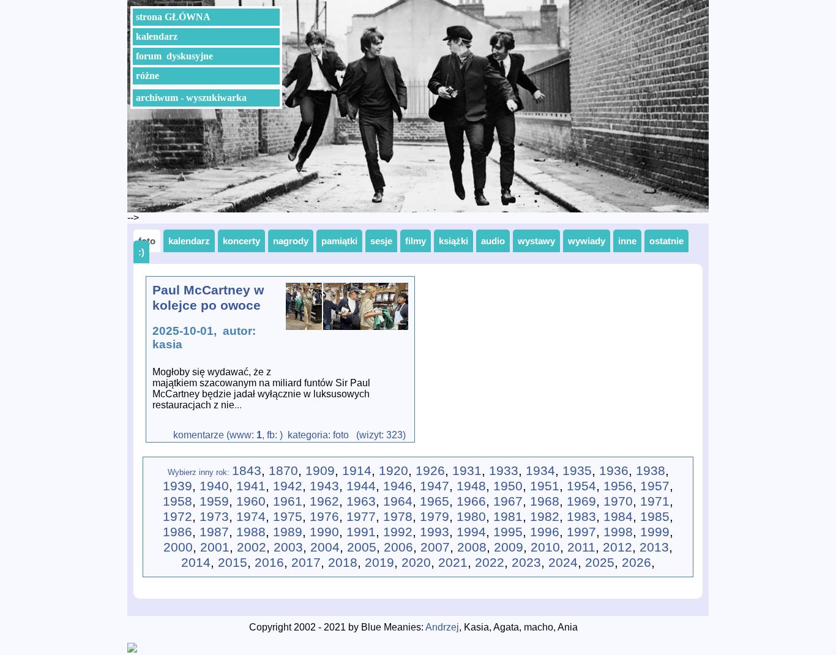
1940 (214, 486)
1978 (397, 516)
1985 (655, 516)
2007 (435, 547)
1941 (251, 486)
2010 (545, 547)
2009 (508, 547)
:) (141, 252)
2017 (306, 562)
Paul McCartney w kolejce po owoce (208, 298)
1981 (508, 516)
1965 (434, 501)
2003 (288, 547)
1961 (287, 501)
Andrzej (442, 627)
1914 (356, 470)
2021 (453, 562)
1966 (471, 501)
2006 (398, 547)
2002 (251, 547)
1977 (361, 516)
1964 (397, 501)
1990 (324, 532)
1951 (544, 486)
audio (493, 241)
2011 (581, 547)
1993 (434, 532)
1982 (544, 516)
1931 (467, 470)
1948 (471, 486)
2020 (416, 562)
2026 (636, 562)
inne (627, 241)
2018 (342, 562)
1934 (540, 470)
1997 (581, 532)
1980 (471, 516)
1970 (618, 501)
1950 (508, 486)
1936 (614, 470)
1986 (177, 532)
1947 (434, 486)
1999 (655, 532)
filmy (415, 241)
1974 (251, 516)
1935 (577, 470)
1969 (581, 501)
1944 (361, 486)
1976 (324, 516)
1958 (177, 501)
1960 (251, 501)
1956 (618, 486)
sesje (381, 241)
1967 (508, 501)
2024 (563, 562)
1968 (544, 501)
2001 (215, 547)
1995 (508, 532)
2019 (379, 562)
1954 (581, 486)
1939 (177, 486)
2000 (178, 547)
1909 (320, 470)
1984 (618, 516)
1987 (214, 532)
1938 (650, 470)
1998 (618, 532)
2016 (269, 562)
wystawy (536, 241)
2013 (654, 547)
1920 (393, 470)
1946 (397, 486)
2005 (361, 547)
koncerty (241, 241)
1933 (503, 470)
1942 (287, 486)
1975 (287, 516)
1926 (430, 470)
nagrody (290, 241)
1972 (177, 516)
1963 (361, 501)
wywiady (586, 241)
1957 (655, 486)
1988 (251, 532)
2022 (489, 562)
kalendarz (189, 241)
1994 (471, 532)
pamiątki (339, 241)
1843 (246, 470)
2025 (599, 562)
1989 (287, 532)
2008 (472, 547)
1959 (214, 501)
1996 (544, 532)
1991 (361, 532)
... (238, 405)
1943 (324, 486)
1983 (581, 516)
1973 (214, 516)
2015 (232, 562)
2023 (526, 562)
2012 (617, 547)
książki (453, 241)
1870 (283, 470)
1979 (434, 516)
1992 (397, 532)
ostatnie (666, 241)
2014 (196, 562)
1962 (324, 501)
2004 (325, 547)
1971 (655, 501)
